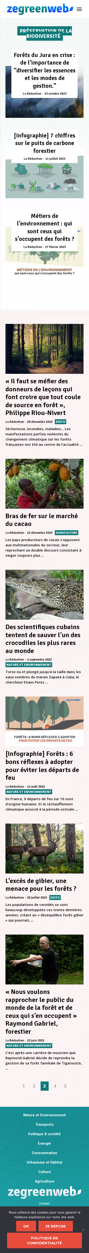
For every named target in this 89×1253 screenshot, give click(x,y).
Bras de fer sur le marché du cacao (41, 520)
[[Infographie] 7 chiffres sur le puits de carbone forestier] (44, 172)
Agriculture (44, 1181)
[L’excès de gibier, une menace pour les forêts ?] (44, 849)
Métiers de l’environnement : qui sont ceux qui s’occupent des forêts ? (44, 227)
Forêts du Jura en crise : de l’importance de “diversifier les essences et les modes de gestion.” (44, 70)
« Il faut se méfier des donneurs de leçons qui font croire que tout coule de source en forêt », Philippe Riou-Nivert (43, 397)
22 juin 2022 (35, 1040)
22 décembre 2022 (39, 533)
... (81, 444)
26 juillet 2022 (37, 898)
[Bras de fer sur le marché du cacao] (44, 484)
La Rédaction (32, 94)
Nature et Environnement (44, 1115)
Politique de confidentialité (44, 1240)
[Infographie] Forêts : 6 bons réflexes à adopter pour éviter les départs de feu (42, 766)
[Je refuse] (83, 1229)
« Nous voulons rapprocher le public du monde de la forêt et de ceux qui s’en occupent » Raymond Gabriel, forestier (41, 1012)
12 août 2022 (36, 787)
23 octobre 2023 (55, 94)
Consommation (44, 1153)
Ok (26, 1226)
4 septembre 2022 (39, 660)
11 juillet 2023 (55, 159)
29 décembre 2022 (39, 422)
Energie (44, 1143)
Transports (44, 1124)
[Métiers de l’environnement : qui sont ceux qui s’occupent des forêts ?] (44, 253)
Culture (44, 1171)
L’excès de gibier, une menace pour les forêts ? (40, 885)
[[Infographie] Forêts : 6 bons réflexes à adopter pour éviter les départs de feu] (44, 721)
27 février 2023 (55, 247)
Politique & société (44, 1134)
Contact (44, 1203)
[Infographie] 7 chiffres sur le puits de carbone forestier (44, 143)
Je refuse (56, 1226)
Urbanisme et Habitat (44, 1162)
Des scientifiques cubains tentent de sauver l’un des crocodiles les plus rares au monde (42, 639)
